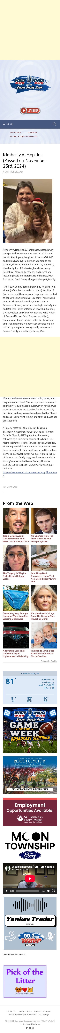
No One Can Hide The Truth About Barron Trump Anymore (42, 539)
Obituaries (12, 486)
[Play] (6, 890)
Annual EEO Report (42, 1011)
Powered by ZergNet (49, 661)
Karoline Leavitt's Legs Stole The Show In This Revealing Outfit (42, 616)
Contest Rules (25, 1011)
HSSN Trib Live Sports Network (23, 1014)
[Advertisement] (30, 30)
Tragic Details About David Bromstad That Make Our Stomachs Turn (16, 539)
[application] (30, 878)
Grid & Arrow (34, 1024)
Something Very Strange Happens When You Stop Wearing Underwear (15, 616)
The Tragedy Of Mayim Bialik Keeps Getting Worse (14, 576)
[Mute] (48, 890)
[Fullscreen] (53, 890)
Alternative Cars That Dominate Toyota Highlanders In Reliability (15, 654)
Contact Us (11, 1011)
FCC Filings (44, 1014)
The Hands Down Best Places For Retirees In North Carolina (42, 654)
